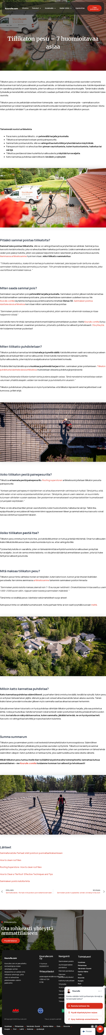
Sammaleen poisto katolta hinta (15, 881)
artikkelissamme (41, 580)
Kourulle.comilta (92, 321)
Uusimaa (81, 962)
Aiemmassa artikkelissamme (13, 256)
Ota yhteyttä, (98, 325)
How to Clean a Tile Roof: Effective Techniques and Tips (26, 874)
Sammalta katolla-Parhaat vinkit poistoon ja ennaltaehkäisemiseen (31, 853)
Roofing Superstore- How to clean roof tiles (21, 867)
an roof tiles (15, 860)
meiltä (94, 604)
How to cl (4, 860)
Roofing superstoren (52, 480)
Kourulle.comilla (7, 300)
